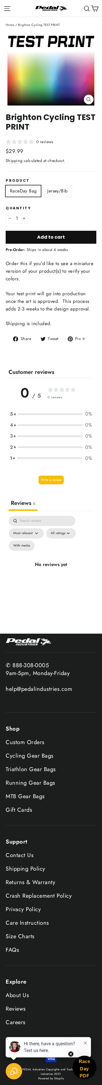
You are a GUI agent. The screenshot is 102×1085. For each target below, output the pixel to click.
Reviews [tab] (23, 503)
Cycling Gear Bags (30, 756)
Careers (16, 1022)
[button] (51, 414)
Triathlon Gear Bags (31, 769)
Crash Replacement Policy (39, 896)
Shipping (14, 160)
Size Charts (20, 936)
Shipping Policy (25, 869)
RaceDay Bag (23, 191)
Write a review (51, 479)
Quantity (18, 208)
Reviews (16, 1009)
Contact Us (19, 855)
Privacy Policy (23, 909)
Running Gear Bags (30, 783)
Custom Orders (25, 742)
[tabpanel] (51, 573)
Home (10, 25)
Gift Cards (19, 810)
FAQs (12, 950)
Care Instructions (27, 923)
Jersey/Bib (57, 191)
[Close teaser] (71, 1054)
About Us (17, 995)
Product (18, 180)
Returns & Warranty (30, 882)
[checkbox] (22, 546)
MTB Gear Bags (25, 796)
